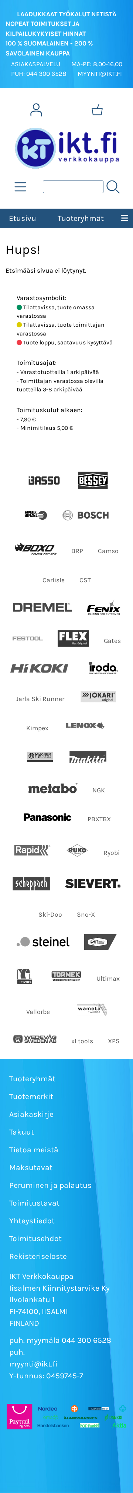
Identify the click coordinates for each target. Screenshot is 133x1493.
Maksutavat (30, 1167)
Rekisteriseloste (38, 1256)
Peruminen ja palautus (50, 1185)
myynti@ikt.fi (33, 1363)
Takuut (21, 1132)
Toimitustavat (34, 1203)
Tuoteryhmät (81, 218)
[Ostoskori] (97, 110)
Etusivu (22, 218)
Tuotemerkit (31, 1096)
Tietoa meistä (33, 1149)
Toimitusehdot (35, 1238)
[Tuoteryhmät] (20, 187)
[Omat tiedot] (36, 110)
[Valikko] (124, 219)
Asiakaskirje (31, 1114)
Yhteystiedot (32, 1220)
